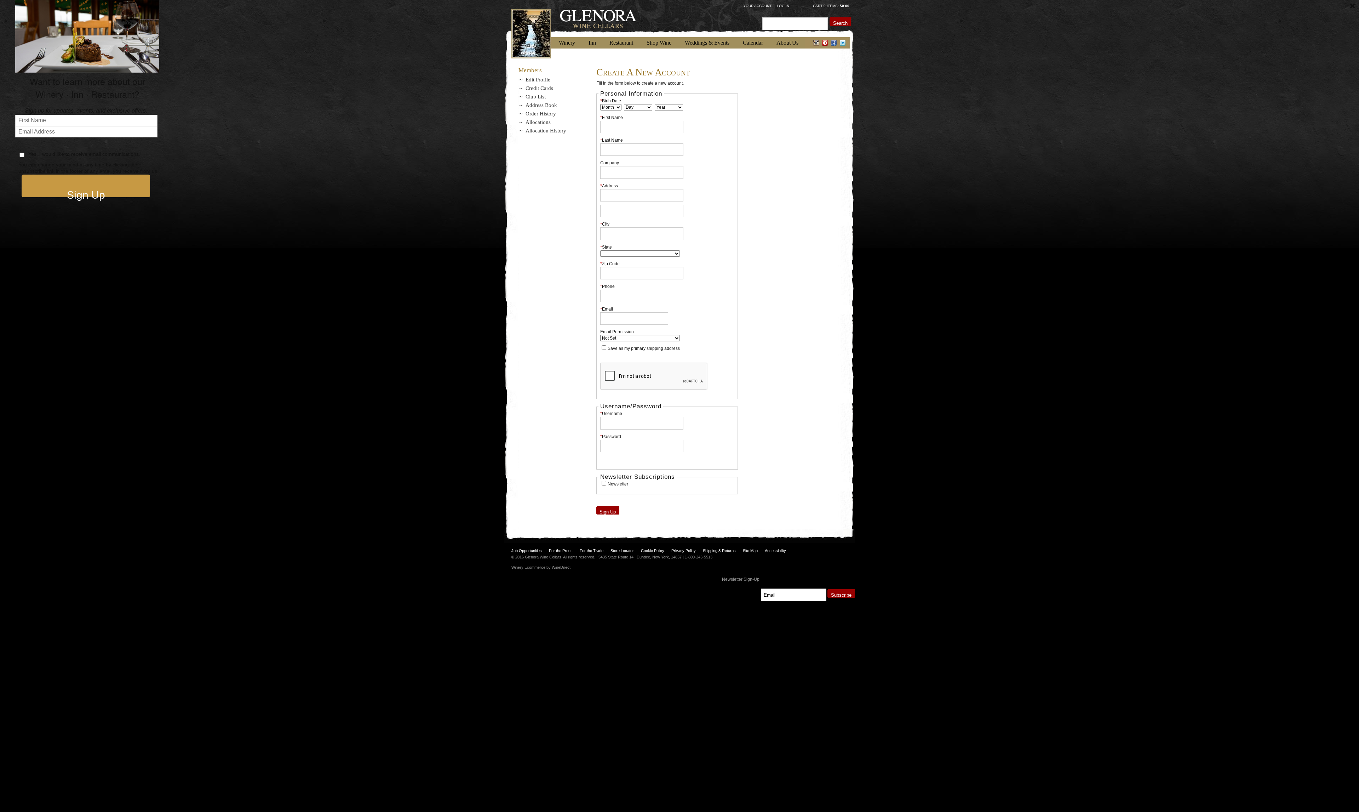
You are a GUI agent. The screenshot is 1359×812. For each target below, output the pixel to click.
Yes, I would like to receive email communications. (83, 154)
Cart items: (831, 6)
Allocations (538, 122)
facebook (834, 43)
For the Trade (591, 551)
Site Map (750, 551)
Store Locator (622, 551)
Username (611, 413)
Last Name (611, 140)
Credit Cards (539, 88)
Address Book (541, 105)
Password (610, 436)
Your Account (757, 6)
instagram (816, 43)
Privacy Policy (683, 551)
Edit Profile (538, 80)
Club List (536, 97)
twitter (843, 43)
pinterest (825, 43)
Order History (541, 114)
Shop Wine (659, 43)
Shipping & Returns (719, 551)
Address (609, 185)
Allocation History (546, 131)
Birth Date (610, 100)
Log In (783, 6)
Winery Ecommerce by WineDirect (540, 567)
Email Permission (617, 331)
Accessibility (775, 551)
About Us (787, 43)
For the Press (561, 551)
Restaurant (621, 43)
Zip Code (610, 263)
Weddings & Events (707, 43)
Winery (567, 43)
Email (606, 309)
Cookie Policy (652, 551)
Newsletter (618, 484)
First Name (611, 117)
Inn (592, 43)
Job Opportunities (526, 551)
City (604, 224)
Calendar (753, 43)
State (606, 247)
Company (609, 162)
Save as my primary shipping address (644, 348)
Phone (607, 286)
